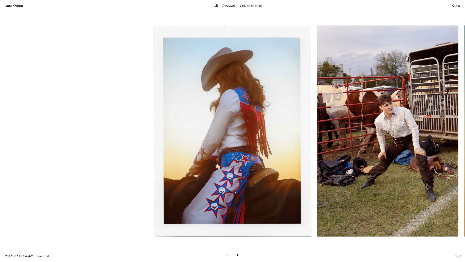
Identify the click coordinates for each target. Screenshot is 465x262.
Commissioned (251, 5)
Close (456, 5)
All (215, 5)
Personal (228, 5)
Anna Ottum (14, 5)
